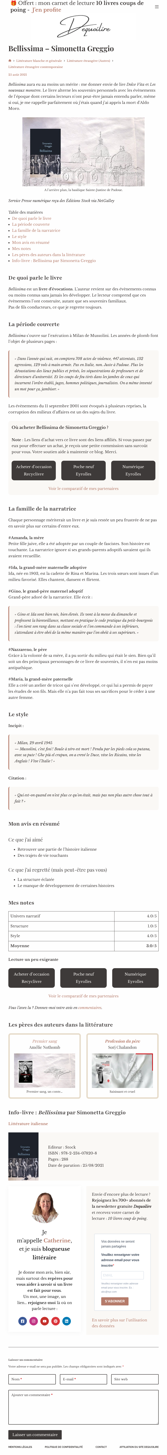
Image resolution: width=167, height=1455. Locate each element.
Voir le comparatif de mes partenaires (83, 488)
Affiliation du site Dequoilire (139, 1447)
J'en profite (46, 10)
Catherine (57, 1240)
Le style (19, 236)
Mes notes (21, 248)
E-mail (69, 1379)
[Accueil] (9, 60)
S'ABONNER (115, 1301)
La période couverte (31, 224)
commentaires (89, 1008)
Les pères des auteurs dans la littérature (48, 255)
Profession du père (122, 1041)
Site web (121, 1379)
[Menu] (157, 7)
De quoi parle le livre (31, 218)
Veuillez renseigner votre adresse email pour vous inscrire (120, 1260)
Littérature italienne (28, 1124)
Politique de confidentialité (64, 1447)
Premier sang (44, 1041)
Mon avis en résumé (30, 242)
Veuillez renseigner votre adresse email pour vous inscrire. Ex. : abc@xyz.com (119, 1287)
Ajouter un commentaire (32, 1395)
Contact (101, 1447)
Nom (16, 1379)
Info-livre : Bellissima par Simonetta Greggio (54, 261)
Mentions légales (20, 1447)
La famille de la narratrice (36, 230)
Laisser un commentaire (35, 1435)
